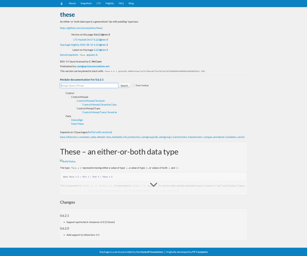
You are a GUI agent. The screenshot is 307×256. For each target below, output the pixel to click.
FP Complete (200, 251)
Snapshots (86, 3)
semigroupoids (150, 136)
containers (84, 136)
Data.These (77, 123)
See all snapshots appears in (79, 54)
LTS (99, 3)
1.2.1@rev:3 (101, 39)
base (62, 136)
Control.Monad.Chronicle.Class (99, 104)
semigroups (165, 136)
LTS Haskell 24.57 (83, 39)
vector (241, 136)
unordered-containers (225, 136)
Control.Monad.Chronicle (91, 100)
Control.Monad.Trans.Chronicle (99, 112)
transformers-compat (200, 136)
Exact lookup (142, 85)
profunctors (134, 136)
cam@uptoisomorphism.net (93, 66)
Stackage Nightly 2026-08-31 (76, 44)
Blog (131, 3)
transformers (180, 136)
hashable (117, 136)
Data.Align (77, 119)
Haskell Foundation (151, 251)
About (72, 3)
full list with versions (99, 132)
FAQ (121, 3)
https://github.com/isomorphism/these (81, 27)
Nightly (110, 3)
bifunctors (72, 136)
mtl (125, 136)
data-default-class (101, 136)
